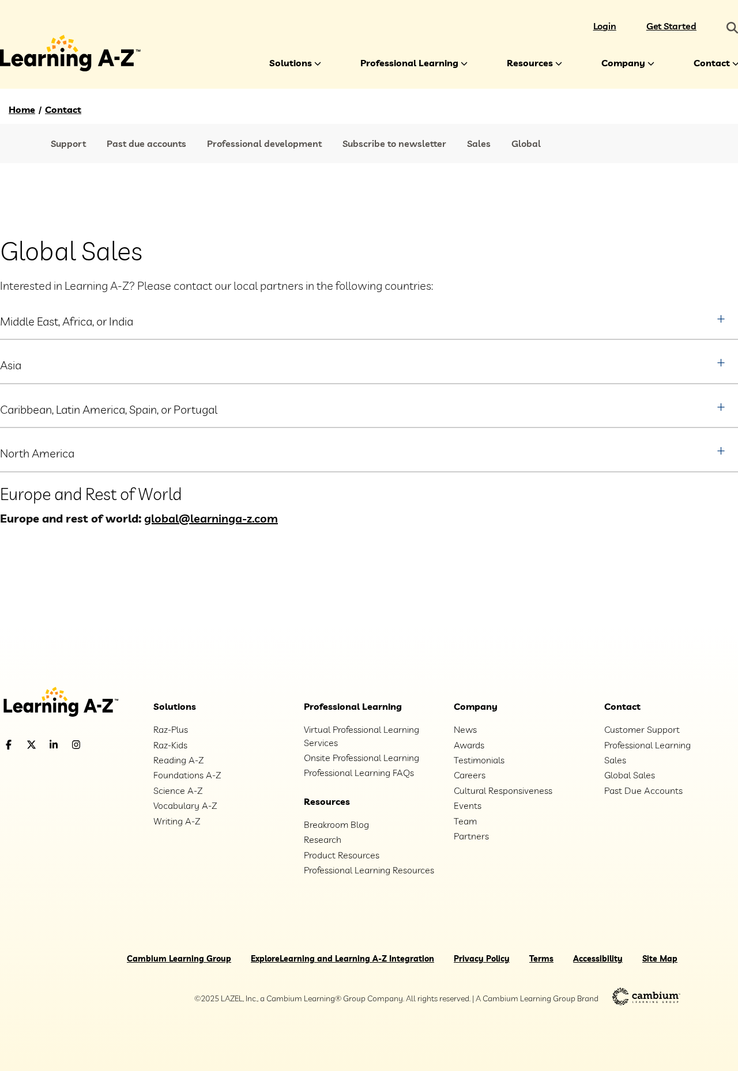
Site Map (659, 958)
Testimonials (479, 760)
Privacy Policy (482, 958)
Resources (530, 63)
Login (604, 26)
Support (68, 143)
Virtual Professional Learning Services (361, 736)
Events (467, 805)
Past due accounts (146, 143)
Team (465, 821)
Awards (469, 745)
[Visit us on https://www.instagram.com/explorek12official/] (105, 745)
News (465, 729)
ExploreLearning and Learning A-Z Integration (342, 958)
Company (623, 63)
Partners (471, 836)
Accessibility (598, 958)
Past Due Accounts (643, 790)
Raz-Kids (170, 745)
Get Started (671, 26)
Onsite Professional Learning (361, 757)
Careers (469, 775)
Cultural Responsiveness (503, 790)
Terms (541, 958)
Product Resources (341, 855)
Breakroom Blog (336, 824)
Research (322, 839)
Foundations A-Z (187, 775)
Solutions (290, 63)
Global (526, 143)
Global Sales (629, 775)
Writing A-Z (176, 821)
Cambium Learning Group (179, 958)
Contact (63, 109)
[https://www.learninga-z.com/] (68, 703)
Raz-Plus (170, 729)
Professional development (264, 143)
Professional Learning (409, 63)
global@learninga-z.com (211, 518)
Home (22, 109)
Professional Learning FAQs (359, 772)
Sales (479, 143)
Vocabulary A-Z (185, 805)
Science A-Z (177, 790)
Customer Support (642, 729)
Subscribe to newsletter (394, 143)
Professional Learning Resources (369, 870)
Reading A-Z (178, 760)
